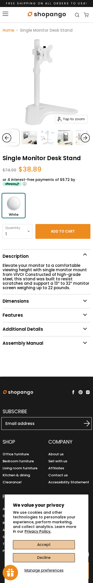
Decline (44, 557)
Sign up (84, 423)
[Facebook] (73, 392)
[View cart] (86, 15)
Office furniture (16, 454)
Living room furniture (20, 468)
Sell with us (57, 461)
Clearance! (12, 482)
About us (56, 454)
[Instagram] (87, 392)
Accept (44, 544)
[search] (77, 15)
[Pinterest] (80, 392)
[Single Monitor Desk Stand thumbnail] (47, 137)
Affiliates (56, 468)
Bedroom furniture (18, 461)
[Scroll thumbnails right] (75, 137)
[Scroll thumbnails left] (16, 137)
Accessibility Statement (68, 482)
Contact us (58, 475)
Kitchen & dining (16, 475)
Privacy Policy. (38, 531)
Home (8, 30)
